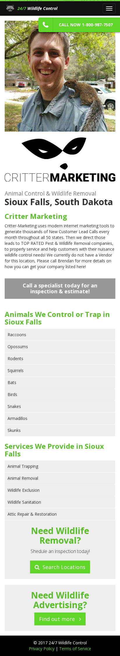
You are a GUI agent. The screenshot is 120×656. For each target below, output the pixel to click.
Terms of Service (75, 648)
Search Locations (62, 566)
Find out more (59, 618)
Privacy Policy (42, 648)
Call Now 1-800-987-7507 (86, 24)
